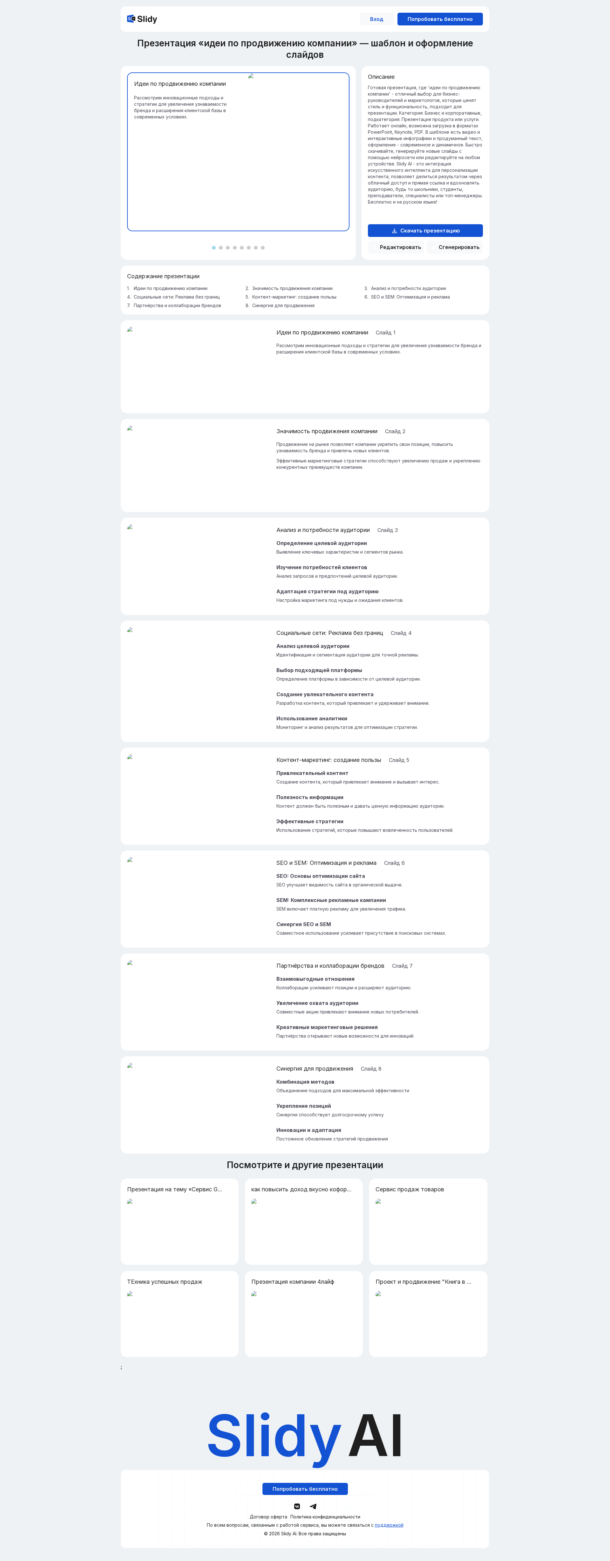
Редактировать (400, 247)
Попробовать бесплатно (440, 19)
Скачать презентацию (430, 230)
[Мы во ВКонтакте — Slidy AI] (297, 1506)
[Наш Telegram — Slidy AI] (313, 1506)
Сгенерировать (459, 247)
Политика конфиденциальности (325, 1516)
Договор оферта (268, 1516)
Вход (376, 19)
